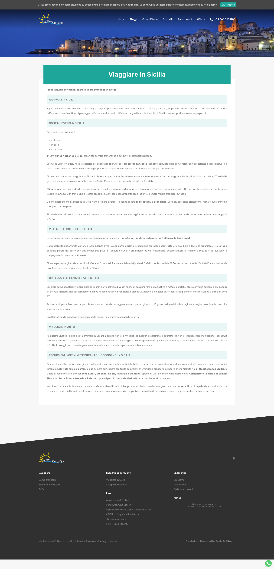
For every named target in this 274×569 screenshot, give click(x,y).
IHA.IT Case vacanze (117, 523)
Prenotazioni (185, 19)
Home (121, 19)
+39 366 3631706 (224, 19)
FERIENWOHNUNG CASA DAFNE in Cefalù (128, 509)
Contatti (168, 19)
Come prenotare (47, 479)
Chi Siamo (179, 479)
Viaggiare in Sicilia (115, 479)
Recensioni (180, 484)
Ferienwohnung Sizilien (118, 504)
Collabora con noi (183, 489)
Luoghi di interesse (116, 484)
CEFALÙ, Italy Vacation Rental (122, 514)
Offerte (201, 19)
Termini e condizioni (49, 484)
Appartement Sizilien (117, 500)
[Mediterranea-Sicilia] (52, 23)
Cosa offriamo (150, 19)
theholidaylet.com (116, 519)
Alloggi (133, 19)
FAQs (41, 489)
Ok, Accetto (228, 4)
